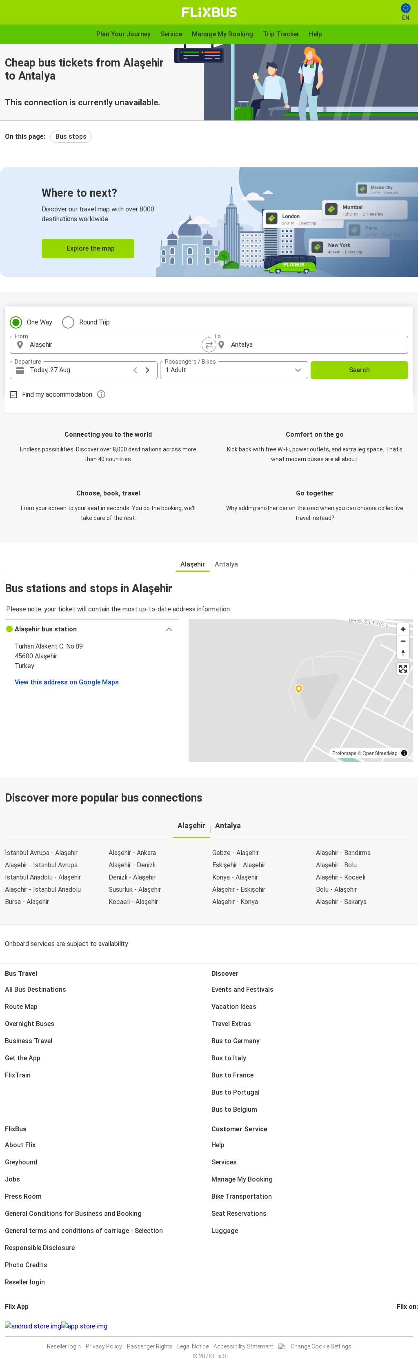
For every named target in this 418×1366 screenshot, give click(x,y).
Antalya (226, 564)
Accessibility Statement (243, 1346)
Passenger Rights (149, 1346)
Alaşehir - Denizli (132, 865)
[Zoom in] (403, 629)
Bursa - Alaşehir (27, 902)
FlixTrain (18, 1075)
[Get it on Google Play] (33, 1326)
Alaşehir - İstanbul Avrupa (41, 865)
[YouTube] (403, 1326)
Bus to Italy (228, 1058)
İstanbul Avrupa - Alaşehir (41, 853)
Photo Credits (26, 1265)
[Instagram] (400, 1326)
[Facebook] (398, 1326)
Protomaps (344, 752)
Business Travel (28, 1041)
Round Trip (94, 322)
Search (359, 370)
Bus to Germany (235, 1041)
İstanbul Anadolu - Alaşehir (43, 877)
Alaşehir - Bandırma (343, 853)
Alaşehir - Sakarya (341, 902)
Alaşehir (192, 564)
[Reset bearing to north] (403, 653)
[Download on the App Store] (84, 1326)
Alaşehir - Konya (235, 902)
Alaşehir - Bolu (336, 865)
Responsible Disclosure (40, 1248)
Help (218, 1145)
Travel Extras (231, 1024)
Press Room (23, 1196)
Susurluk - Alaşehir (135, 889)
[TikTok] (410, 1326)
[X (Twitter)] (408, 1326)
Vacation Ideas (233, 1007)
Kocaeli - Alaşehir (133, 902)
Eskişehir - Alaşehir (238, 865)
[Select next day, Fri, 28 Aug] (147, 370)
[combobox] (117, 345)
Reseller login (25, 1282)
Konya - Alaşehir (235, 877)
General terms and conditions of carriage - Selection (84, 1231)
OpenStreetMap (380, 752)
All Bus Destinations (35, 989)
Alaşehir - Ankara (132, 853)
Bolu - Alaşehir (336, 889)
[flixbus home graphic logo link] (209, 12)
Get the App (22, 1058)
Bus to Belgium (234, 1109)
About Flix (20, 1145)
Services (224, 1162)
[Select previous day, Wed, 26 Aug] (135, 370)
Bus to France (232, 1075)
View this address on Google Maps (67, 682)
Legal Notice (193, 1346)
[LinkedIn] (405, 1326)
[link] (209, 222)
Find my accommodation (57, 394)
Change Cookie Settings (321, 1346)
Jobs (12, 1179)
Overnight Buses (29, 1024)
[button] (92, 629)
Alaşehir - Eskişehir (238, 889)
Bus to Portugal (235, 1092)
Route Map (21, 1007)
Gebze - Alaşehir (235, 853)
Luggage (224, 1231)
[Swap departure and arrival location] (209, 345)
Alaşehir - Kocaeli (340, 877)
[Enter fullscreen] (403, 669)
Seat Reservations (239, 1213)
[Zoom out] (403, 641)
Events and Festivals (242, 989)
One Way (39, 322)
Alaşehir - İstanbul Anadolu (43, 889)
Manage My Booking (242, 1179)
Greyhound (21, 1162)
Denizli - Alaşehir (132, 877)
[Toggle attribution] (404, 753)
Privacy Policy (104, 1346)
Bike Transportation (241, 1196)
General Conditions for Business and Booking (73, 1213)
